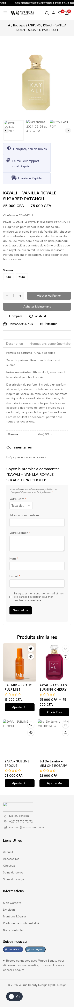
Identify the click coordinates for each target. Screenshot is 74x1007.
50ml (21, 277)
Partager (51, 324)
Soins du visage (13, 879)
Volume (8, 270)
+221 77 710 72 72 (21, 821)
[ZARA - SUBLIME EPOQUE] (19, 738)
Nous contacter (13, 930)
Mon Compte (12, 903)
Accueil (8, 852)
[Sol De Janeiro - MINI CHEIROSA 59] (54, 738)
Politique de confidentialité (21, 923)
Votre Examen (19, 533)
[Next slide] (68, 130)
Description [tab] (14, 344)
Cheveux (9, 865)
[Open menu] (5, 13)
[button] (13, 130)
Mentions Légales (15, 916)
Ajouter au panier (49, 295)
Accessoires (11, 859)
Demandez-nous (20, 324)
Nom (13, 558)
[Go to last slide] (6, 130)
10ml (9, 277)
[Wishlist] (31, 648)
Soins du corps (13, 872)
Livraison (9, 909)
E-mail (14, 576)
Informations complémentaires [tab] (50, 344)
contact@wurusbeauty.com (27, 827)
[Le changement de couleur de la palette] (14, 996)
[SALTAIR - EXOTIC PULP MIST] (19, 662)
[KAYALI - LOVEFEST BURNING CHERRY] (54, 662)
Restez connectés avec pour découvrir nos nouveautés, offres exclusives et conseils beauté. (34, 965)
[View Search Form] (47, 13)
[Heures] (9, 25)
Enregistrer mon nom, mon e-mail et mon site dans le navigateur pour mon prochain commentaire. (39, 597)
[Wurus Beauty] (22, 12)
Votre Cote (18, 499)
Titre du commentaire (24, 515)
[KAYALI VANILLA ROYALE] (37, 78)
